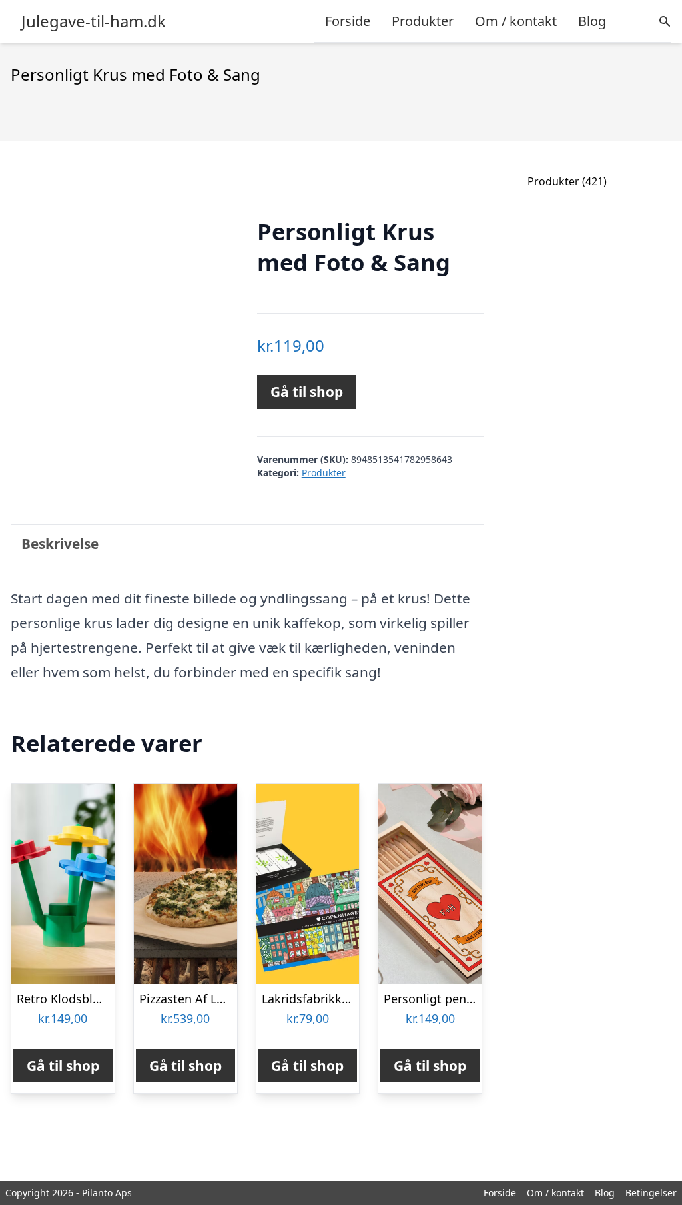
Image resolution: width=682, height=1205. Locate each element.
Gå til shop (306, 391)
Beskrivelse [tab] (60, 543)
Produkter (423, 21)
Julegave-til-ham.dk (93, 21)
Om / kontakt (516, 21)
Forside (347, 21)
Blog (592, 21)
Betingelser (651, 1192)
